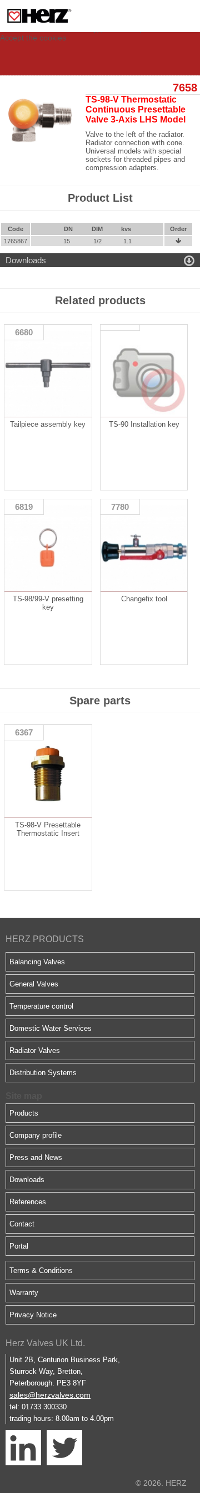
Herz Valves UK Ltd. (45, 1343)
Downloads (26, 1179)
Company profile (35, 1135)
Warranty (23, 1293)
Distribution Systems (43, 1072)
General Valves (33, 984)
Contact (21, 1224)
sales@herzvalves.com (50, 1394)
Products (23, 1113)
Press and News (35, 1157)
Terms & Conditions (41, 1270)
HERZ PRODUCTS (45, 939)
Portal (18, 1246)
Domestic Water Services (50, 1028)
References (27, 1202)
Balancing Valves (37, 962)
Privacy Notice (33, 1315)
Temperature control (41, 1006)
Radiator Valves (34, 1050)
